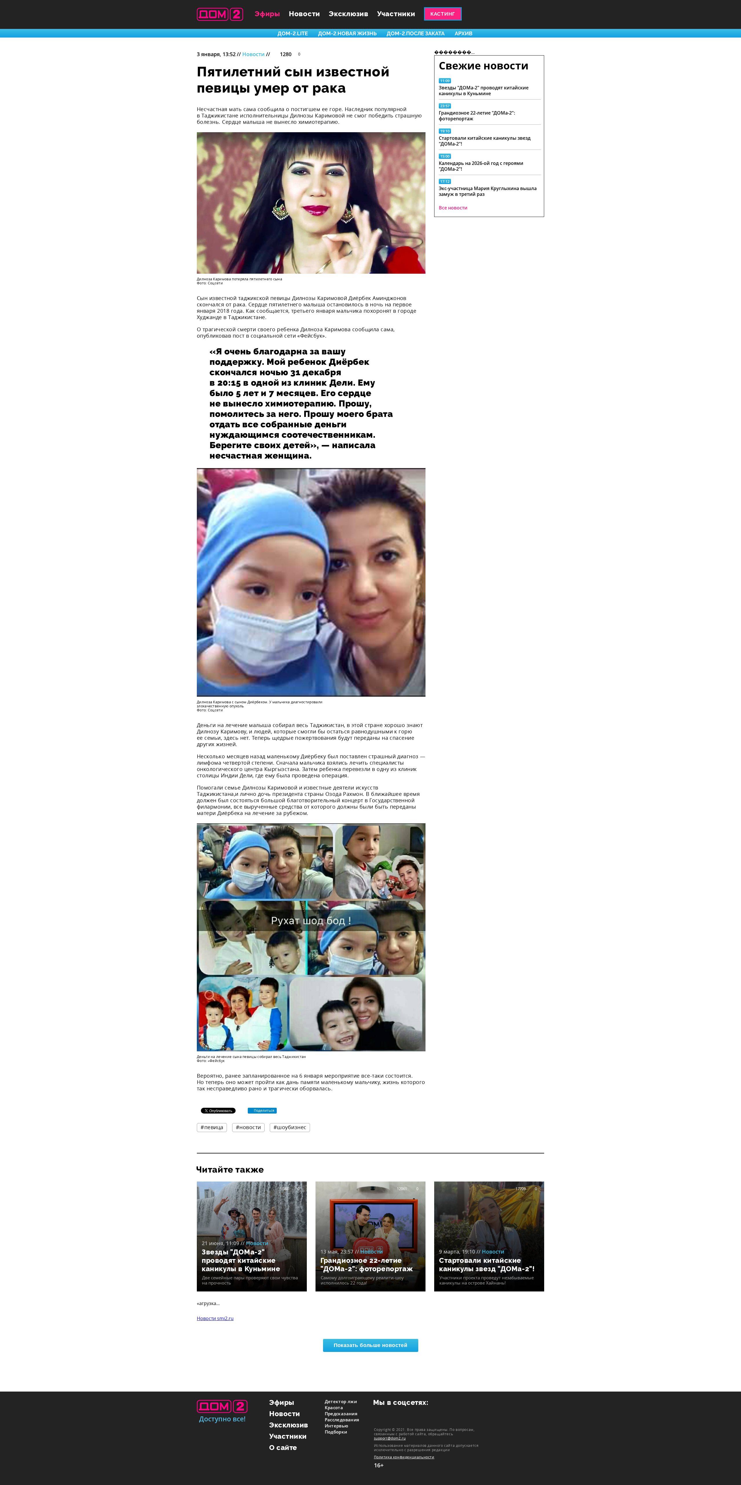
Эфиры (267, 14)
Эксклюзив (348, 14)
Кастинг (442, 14)
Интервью (337, 1426)
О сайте (283, 1447)
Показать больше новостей (371, 1345)
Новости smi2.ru (215, 1318)
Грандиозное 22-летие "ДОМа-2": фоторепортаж (477, 116)
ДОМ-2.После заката (416, 33)
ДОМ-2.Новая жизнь (347, 33)
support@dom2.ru (390, 1438)
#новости (248, 1127)
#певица (212, 1127)
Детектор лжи (341, 1401)
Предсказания (341, 1413)
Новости (304, 14)
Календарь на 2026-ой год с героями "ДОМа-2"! (481, 166)
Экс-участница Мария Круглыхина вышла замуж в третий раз (488, 191)
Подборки (336, 1432)
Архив (463, 33)
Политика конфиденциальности (404, 1457)
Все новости (453, 208)
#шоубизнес (290, 1127)
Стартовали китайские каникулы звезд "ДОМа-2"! (485, 141)
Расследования (342, 1420)
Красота (334, 1407)
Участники (396, 14)
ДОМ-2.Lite (293, 33)
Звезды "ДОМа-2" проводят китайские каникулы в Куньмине (484, 90)
